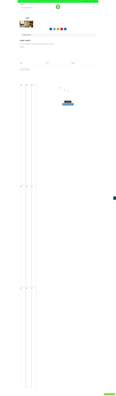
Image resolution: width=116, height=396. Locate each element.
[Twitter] (54, 29)
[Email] (58, 29)
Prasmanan (59, 12)
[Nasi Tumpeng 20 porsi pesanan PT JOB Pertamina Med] (75, 95)
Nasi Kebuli (68, 12)
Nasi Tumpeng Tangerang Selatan (48, 109)
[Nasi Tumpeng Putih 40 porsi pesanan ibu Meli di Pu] (70, 95)
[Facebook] (50, 29)
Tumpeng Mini (42, 12)
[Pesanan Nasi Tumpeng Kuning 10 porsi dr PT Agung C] (70, 98)
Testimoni (85, 12)
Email (47, 62)
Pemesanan (77, 12)
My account (85, 1)
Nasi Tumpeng (32, 12)
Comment (22, 47)
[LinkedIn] (65, 29)
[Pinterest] (61, 29)
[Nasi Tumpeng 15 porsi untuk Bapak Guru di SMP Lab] (65, 95)
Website (73, 63)
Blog (91, 1)
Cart (94, 1)
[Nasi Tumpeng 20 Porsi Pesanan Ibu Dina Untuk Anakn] (65, 98)
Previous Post (27, 35)
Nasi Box (51, 12)
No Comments (49, 87)
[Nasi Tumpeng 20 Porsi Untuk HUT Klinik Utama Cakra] (61, 98)
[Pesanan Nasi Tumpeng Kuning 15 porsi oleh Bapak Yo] (75, 98)
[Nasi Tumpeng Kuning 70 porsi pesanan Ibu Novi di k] (61, 95)
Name (21, 62)
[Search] (91, 7)
